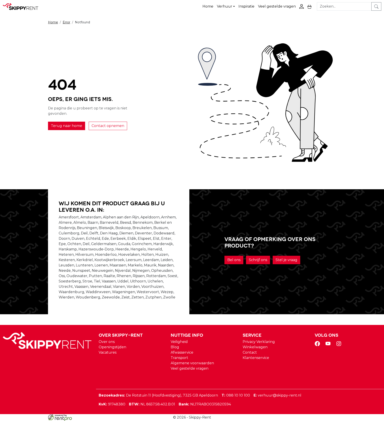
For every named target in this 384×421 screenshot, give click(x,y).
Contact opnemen (108, 126)
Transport (179, 358)
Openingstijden (112, 347)
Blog (175, 347)
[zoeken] (376, 6)
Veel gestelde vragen (277, 6)
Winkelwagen (255, 347)
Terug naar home (66, 126)
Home (207, 6)
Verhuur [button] (224, 6)
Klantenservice (256, 358)
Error (66, 22)
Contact (250, 352)
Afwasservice (182, 352)
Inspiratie (246, 6)
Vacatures (107, 352)
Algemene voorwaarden (192, 363)
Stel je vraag (286, 260)
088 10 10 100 (236, 395)
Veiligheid (179, 342)
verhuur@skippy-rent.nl (277, 395)
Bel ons (233, 260)
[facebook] (318, 345)
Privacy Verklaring (259, 342)
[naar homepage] (23, 6)
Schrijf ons (258, 260)
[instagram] (339, 345)
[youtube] (328, 345)
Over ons (107, 342)
